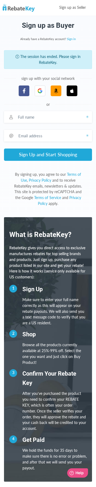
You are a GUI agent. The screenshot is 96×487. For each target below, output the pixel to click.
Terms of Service (47, 197)
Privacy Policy (40, 180)
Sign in (71, 39)
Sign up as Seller (73, 8)
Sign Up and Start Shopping (48, 154)
